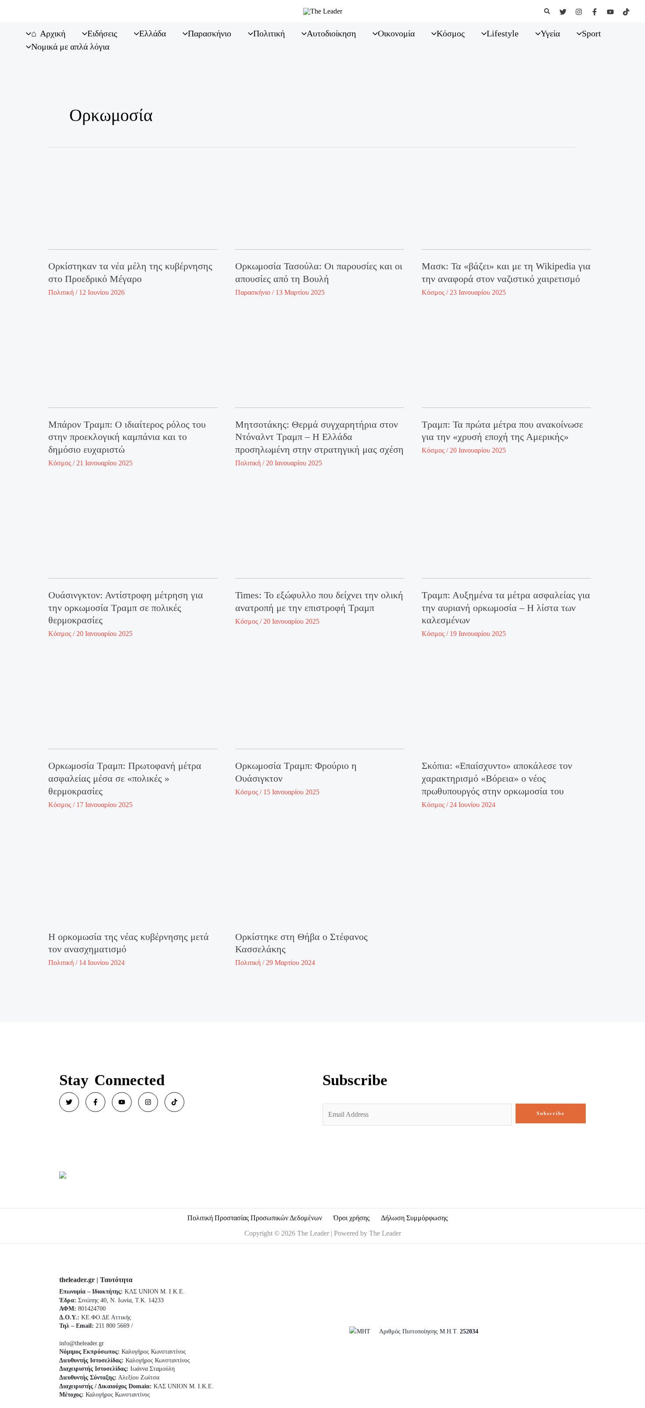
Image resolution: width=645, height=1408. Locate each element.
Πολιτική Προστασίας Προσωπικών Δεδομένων (254, 1218)
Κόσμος (433, 292)
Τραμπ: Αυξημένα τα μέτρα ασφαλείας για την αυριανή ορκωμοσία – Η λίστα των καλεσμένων (506, 607)
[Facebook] (594, 11)
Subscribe (551, 1113)
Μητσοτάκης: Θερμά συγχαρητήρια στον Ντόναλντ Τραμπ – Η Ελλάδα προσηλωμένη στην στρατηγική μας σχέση (319, 437)
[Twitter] (562, 11)
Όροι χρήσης (351, 1218)
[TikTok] (626, 11)
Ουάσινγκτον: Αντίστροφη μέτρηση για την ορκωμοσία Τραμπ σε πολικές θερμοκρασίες (125, 607)
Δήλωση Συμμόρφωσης (414, 1218)
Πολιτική (61, 292)
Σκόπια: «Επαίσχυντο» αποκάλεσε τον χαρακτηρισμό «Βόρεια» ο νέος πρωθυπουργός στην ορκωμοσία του (497, 778)
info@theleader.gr (81, 1343)
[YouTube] (610, 11)
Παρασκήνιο (252, 292)
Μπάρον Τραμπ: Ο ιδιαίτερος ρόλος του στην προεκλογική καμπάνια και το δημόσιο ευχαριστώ (127, 437)
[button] (547, 11)
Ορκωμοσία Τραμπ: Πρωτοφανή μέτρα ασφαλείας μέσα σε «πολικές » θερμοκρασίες (124, 778)
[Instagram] (578, 11)
